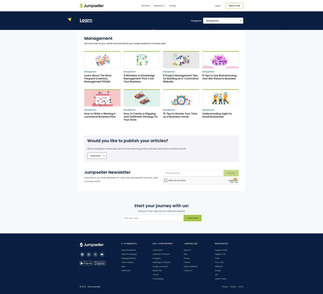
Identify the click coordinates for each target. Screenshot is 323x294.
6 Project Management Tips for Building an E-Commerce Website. (181, 78)
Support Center (221, 250)
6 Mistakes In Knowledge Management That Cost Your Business (139, 78)
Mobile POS (157, 270)
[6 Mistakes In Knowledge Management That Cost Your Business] (142, 59)
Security (233, 286)
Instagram (157, 258)
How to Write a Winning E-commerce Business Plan (100, 115)
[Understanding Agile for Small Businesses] (220, 97)
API (216, 274)
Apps (123, 266)
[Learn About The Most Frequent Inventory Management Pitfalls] (102, 59)
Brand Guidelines (190, 266)
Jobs (185, 254)
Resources (158, 5)
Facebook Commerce (161, 254)
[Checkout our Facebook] (82, 254)
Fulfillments (125, 270)
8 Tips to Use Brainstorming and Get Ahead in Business (219, 77)
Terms (240, 286)
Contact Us (188, 270)
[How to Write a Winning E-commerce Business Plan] (102, 97)
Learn (217, 258)
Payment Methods (128, 250)
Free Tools (219, 262)
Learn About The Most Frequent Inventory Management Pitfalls (98, 78)
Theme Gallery (127, 262)
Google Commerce (160, 266)
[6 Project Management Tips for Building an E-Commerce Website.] (181, 59)
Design (218, 270)
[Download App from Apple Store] (100, 263)
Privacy (225, 286)
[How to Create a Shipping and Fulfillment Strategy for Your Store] (142, 97)
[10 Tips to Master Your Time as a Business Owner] (181, 97)
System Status (220, 278)
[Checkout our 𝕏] (95, 254)
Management (212, 20)
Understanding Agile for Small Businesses (217, 115)
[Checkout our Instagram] (88, 254)
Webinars (219, 266)
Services (145, 5)
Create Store (234, 6)
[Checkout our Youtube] (101, 254)
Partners (187, 262)
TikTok (155, 274)
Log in (217, 5)
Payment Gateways (129, 254)
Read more (96, 155)
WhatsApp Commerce (161, 262)
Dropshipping (158, 278)
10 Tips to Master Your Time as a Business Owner (180, 115)
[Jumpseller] (92, 244)
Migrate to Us (220, 254)
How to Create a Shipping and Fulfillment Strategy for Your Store (141, 116)
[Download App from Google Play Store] (86, 263)
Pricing (172, 5)
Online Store (158, 250)
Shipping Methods (128, 258)
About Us (187, 250)
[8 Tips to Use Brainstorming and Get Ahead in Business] (220, 59)
